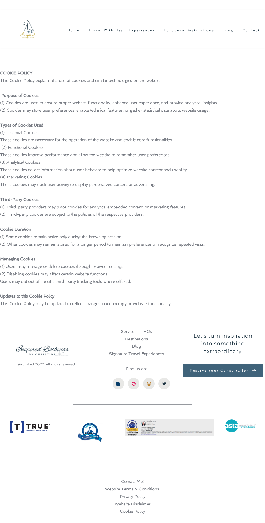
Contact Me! (132, 481)
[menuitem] (73, 30)
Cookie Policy (132, 511)
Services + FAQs (136, 331)
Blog (136, 346)
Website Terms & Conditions (132, 489)
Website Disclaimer (133, 504)
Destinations (136, 339)
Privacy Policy (132, 496)
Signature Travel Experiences (136, 353)
